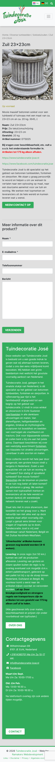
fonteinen (41, 446)
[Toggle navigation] (48, 16)
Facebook (15, 667)
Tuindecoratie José (26, 750)
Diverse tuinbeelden (20, 35)
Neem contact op (18, 204)
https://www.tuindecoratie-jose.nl (20, 157)
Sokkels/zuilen (40, 35)
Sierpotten (11, 480)
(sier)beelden (13, 414)
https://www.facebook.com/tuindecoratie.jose (27, 163)
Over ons (15, 625)
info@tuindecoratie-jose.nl (24, 662)
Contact (15, 731)
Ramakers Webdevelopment (27, 754)
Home (5, 35)
